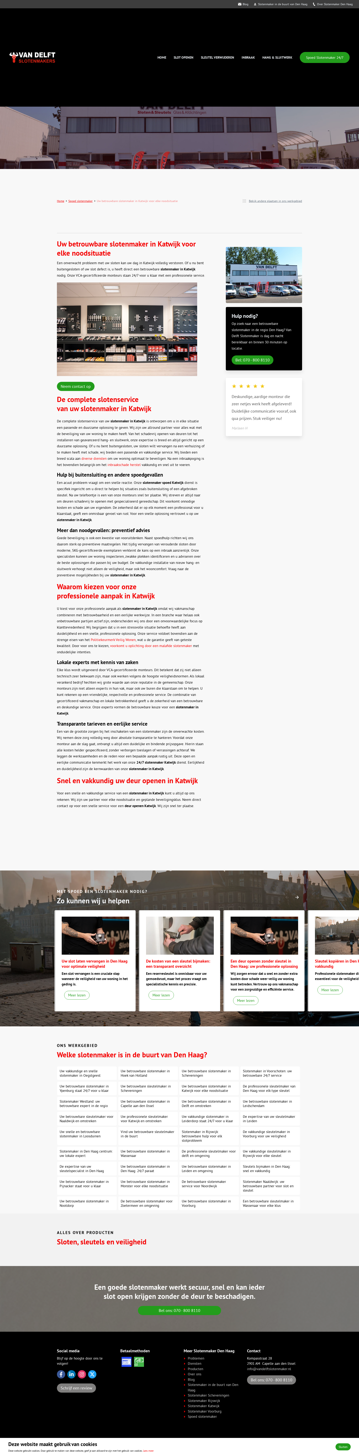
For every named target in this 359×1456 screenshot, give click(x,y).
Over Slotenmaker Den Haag (335, 4)
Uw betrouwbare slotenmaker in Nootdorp (84, 1203)
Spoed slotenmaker (80, 201)
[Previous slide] (287, 897)
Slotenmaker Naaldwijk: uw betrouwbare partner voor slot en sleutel (268, 1186)
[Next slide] (297, 897)
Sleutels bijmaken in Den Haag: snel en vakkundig (266, 1168)
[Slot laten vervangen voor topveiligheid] (95, 936)
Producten (195, 1369)
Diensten (194, 1363)
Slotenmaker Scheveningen (208, 1395)
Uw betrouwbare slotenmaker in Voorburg (206, 1203)
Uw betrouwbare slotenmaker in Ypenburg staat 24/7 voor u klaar (84, 1088)
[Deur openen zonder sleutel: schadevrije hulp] (264, 936)
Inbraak (248, 57)
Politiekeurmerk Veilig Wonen (113, 639)
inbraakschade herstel (124, 464)
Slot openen (183, 57)
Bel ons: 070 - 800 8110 (179, 1310)
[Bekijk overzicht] (244, 200)
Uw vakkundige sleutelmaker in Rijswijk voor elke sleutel (267, 1153)
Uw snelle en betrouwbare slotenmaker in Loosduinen (80, 1133)
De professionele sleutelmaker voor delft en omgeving (209, 1153)
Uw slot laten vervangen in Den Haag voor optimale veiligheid (95, 963)
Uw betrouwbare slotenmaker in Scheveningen (206, 1073)
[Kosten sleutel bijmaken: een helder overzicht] (180, 936)
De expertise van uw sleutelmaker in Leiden (269, 1118)
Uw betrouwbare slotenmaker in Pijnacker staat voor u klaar (84, 1183)
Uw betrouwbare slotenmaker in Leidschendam (267, 1103)
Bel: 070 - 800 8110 (252, 359)
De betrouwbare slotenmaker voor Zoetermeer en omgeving (147, 1203)
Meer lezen (77, 995)
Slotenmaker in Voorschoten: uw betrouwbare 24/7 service (267, 1073)
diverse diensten (94, 458)
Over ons (194, 1374)
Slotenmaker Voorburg (204, 1411)
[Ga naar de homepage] (32, 57)
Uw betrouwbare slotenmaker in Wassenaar (145, 1153)
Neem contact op (76, 386)
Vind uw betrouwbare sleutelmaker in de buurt (147, 1133)
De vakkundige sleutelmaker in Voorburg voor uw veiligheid (266, 1133)
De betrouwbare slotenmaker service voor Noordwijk (204, 1183)
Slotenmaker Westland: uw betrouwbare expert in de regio (84, 1103)
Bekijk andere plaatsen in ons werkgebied (275, 201)
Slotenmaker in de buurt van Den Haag (282, 4)
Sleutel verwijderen (217, 57)
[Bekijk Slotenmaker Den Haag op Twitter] (92, 1374)
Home (161, 57)
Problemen (196, 1358)
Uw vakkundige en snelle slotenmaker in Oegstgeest (80, 1073)
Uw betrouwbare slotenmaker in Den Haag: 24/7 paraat (145, 1168)
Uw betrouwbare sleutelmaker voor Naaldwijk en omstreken (86, 1118)
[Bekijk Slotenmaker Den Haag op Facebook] (61, 1374)
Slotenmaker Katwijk (203, 1406)
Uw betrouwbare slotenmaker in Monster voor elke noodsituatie (145, 1183)
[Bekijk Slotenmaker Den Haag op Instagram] (82, 1374)
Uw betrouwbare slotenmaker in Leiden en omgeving (206, 1168)
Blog (245, 4)
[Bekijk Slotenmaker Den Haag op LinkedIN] (71, 1374)
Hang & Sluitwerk (277, 57)
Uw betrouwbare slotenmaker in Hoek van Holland (145, 1073)
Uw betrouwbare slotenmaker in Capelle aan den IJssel (145, 1103)
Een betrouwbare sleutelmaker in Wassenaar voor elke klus (268, 1203)
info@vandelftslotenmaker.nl (269, 1369)
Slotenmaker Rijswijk (204, 1400)
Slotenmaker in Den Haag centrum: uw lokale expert (86, 1153)
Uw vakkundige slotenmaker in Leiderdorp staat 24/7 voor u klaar (207, 1118)
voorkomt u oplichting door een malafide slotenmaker (151, 646)
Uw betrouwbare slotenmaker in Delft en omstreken (206, 1103)
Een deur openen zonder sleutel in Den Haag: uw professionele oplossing (264, 963)
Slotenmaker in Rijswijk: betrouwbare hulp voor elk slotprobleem (202, 1136)
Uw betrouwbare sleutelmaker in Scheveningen (146, 1088)
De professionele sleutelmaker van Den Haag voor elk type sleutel (269, 1088)
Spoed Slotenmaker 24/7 (324, 57)
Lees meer (148, 1450)
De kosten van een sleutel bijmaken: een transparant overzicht (178, 963)
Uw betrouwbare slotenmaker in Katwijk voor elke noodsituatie (206, 1088)
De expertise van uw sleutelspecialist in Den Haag (82, 1168)
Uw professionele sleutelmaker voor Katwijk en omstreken (144, 1118)
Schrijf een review (76, 1388)
